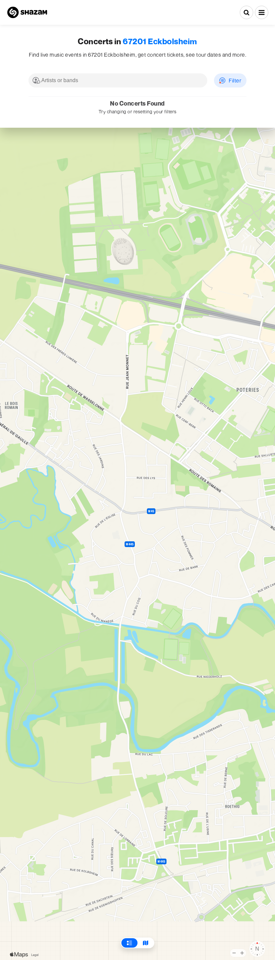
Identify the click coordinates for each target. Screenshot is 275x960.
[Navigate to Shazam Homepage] (27, 12)
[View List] (129, 943)
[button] (261, 12)
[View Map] (146, 943)
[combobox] (118, 80)
